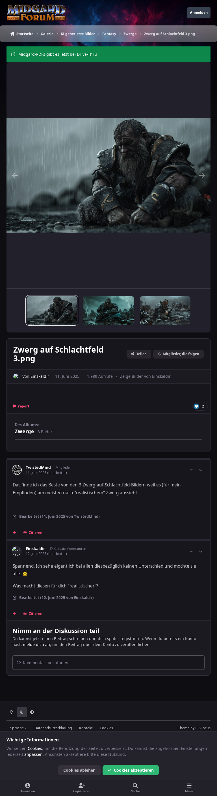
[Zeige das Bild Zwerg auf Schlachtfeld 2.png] (165, 310)
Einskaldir (40, 376)
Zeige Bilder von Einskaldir (145, 376)
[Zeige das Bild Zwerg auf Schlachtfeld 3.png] (52, 310)
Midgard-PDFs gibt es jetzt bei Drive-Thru (57, 54)
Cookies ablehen (79, 770)
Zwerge (24, 431)
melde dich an (36, 644)
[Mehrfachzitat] (14, 532)
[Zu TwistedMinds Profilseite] (17, 470)
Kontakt (86, 728)
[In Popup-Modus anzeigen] (108, 175)
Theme (184, 728)
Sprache (17, 728)
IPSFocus (203, 728)
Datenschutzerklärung (53, 728)
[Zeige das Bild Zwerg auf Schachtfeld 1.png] (108, 310)
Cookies (106, 728)
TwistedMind (38, 467)
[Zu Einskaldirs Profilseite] (16, 376)
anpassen (33, 754)
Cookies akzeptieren (134, 770)
